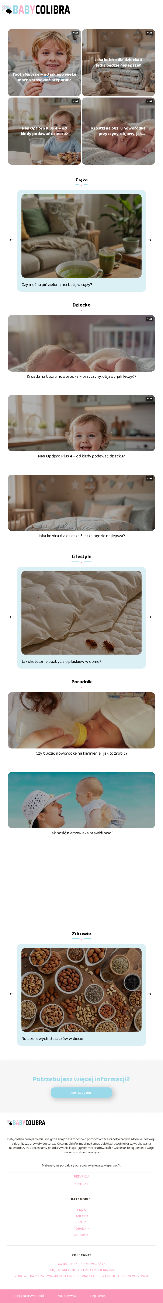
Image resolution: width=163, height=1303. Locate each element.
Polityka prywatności (29, 1296)
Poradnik (81, 682)
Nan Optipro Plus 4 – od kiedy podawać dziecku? (44, 131)
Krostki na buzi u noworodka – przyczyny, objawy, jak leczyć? (118, 131)
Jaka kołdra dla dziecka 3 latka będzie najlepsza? (118, 62)
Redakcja (81, 1177)
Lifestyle (81, 557)
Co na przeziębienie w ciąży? (81, 1264)
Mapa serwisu (67, 1296)
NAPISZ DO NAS (81, 1093)
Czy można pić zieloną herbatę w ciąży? (56, 284)
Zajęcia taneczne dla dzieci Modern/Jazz (81, 1270)
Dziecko (81, 305)
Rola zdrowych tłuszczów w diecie (52, 1038)
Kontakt (81, 1184)
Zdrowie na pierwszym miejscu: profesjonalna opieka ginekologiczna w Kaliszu (81, 1276)
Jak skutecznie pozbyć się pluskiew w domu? (61, 661)
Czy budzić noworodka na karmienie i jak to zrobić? (82, 753)
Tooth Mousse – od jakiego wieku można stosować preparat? (44, 77)
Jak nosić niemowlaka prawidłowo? (81, 833)
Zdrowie (81, 934)
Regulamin (97, 1296)
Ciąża (82, 180)
